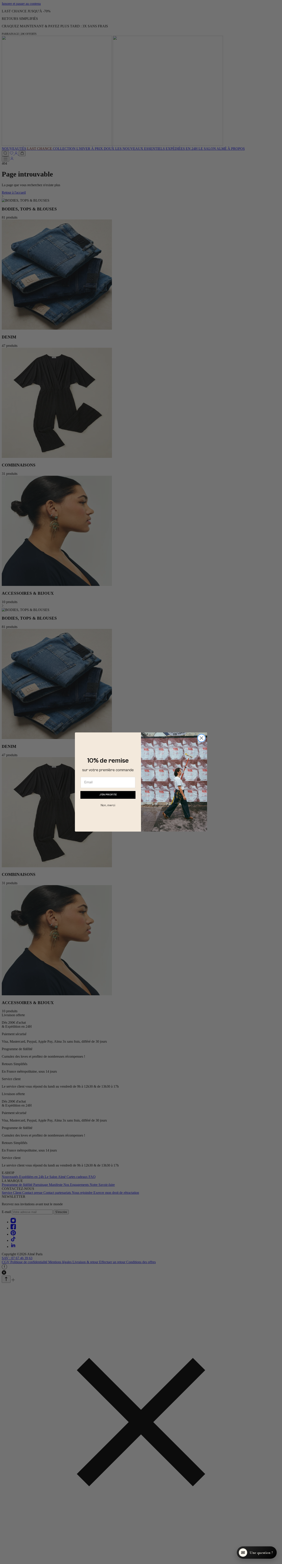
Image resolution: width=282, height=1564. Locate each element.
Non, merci (108, 805)
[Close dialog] (201, 738)
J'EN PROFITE (108, 794)
